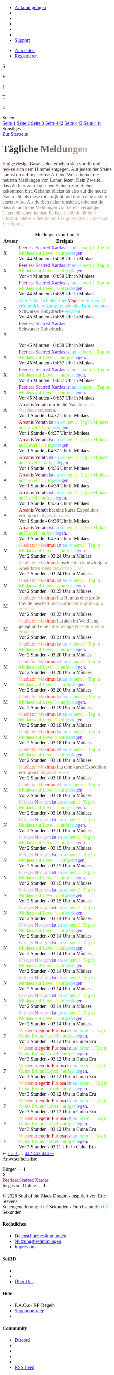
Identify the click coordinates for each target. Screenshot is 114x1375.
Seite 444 (93, 123)
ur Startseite (15, 134)
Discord (22, 1340)
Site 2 (23, 123)
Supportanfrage (29, 1310)
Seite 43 (73, 123)
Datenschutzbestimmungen (40, 1235)
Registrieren (26, 55)
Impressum (25, 1246)
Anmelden (25, 50)
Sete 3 (37, 123)
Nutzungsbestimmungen (38, 1241)
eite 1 (9, 123)
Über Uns (24, 1281)
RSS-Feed (24, 1367)
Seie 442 (54, 123)
